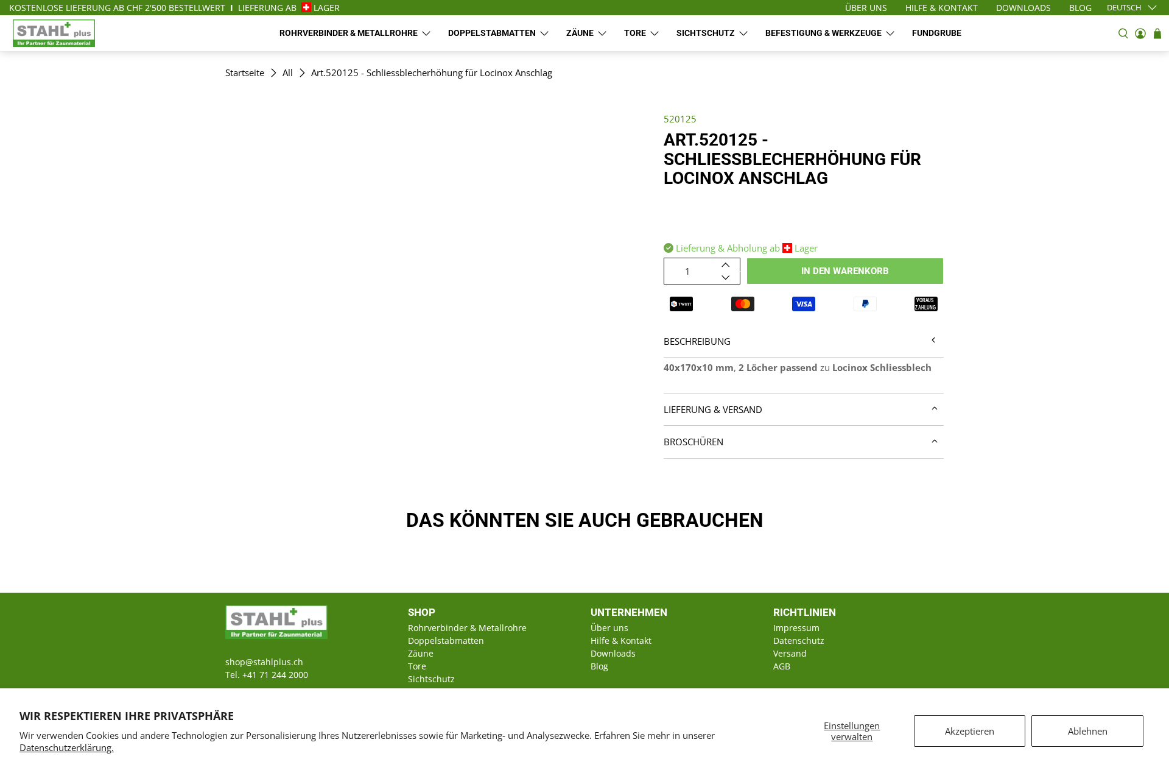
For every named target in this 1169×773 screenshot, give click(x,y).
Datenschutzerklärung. (66, 747)
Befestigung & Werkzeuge (823, 33)
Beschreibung (697, 341)
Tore (635, 33)
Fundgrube (936, 33)
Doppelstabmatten (492, 33)
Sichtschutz (705, 33)
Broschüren (693, 442)
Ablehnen (1088, 731)
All (288, 72)
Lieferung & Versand (713, 409)
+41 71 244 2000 (275, 674)
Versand (790, 653)
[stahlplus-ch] (54, 33)
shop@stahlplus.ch (264, 662)
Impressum (796, 628)
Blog (599, 666)
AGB (781, 666)
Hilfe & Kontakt (621, 640)
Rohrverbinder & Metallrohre (348, 33)
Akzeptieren (969, 731)
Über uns (609, 628)
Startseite (244, 72)
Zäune (580, 33)
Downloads (613, 653)
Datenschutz (798, 640)
